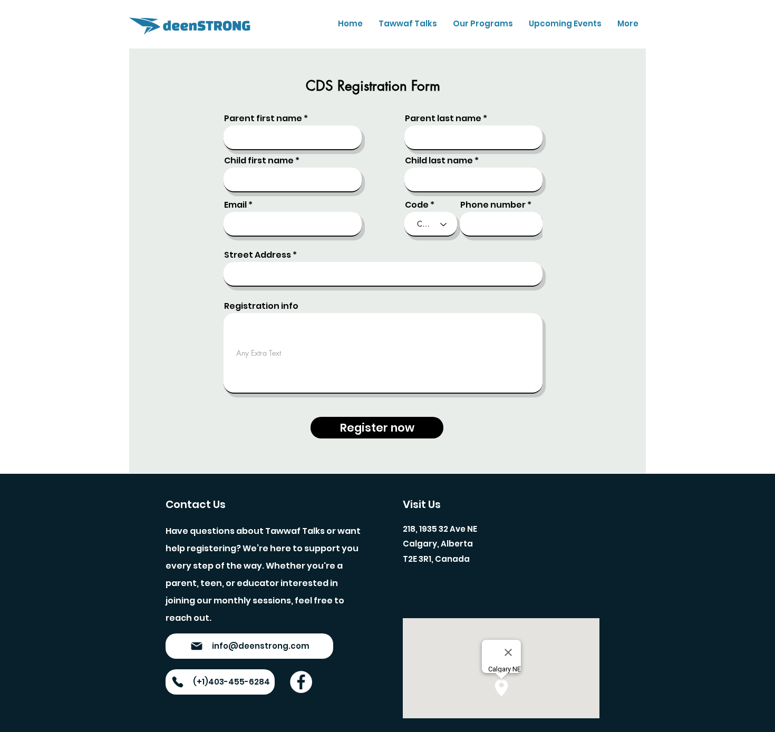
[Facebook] (301, 682)
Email (235, 205)
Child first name (259, 161)
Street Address (257, 255)
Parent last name (443, 118)
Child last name (439, 161)
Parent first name (263, 118)
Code (417, 205)
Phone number (493, 205)
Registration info (261, 306)
